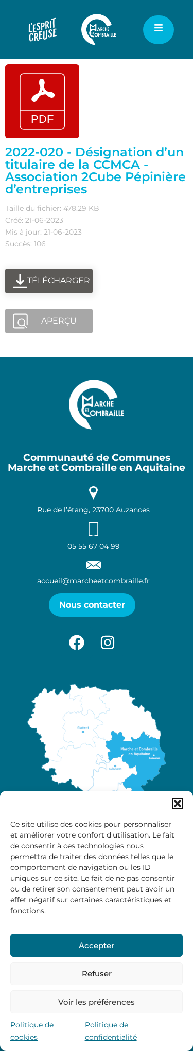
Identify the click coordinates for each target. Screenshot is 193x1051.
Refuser (97, 973)
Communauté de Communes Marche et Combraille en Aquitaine (96, 462)
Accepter (96, 945)
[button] (177, 803)
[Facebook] (76, 642)
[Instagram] (107, 642)
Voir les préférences (96, 1002)
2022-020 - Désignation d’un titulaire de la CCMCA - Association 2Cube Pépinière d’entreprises (95, 171)
